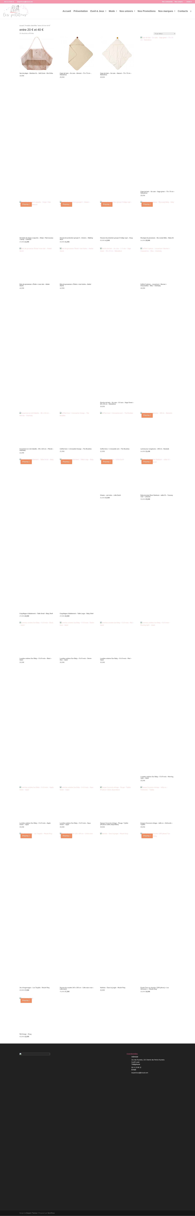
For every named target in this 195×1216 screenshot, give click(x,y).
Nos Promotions (147, 11)
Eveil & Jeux (97, 11)
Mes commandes (167, 1)
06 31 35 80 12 (9, 1)
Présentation (81, 11)
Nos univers (126, 11)
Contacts (183, 11)
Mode (112, 11)
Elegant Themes (31, 1213)
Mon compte (179, 1)
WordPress (51, 1213)
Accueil (67, 11)
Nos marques (165, 11)
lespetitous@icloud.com (139, 1073)
